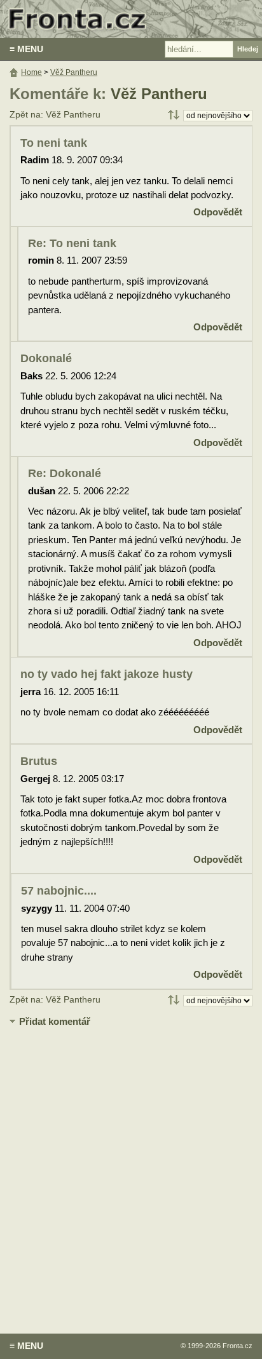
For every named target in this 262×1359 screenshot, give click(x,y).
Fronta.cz (237, 1345)
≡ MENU (26, 49)
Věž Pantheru (159, 93)
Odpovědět (217, 211)
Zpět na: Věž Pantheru (55, 114)
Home (31, 72)
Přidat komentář (54, 1021)
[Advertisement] (131, 1171)
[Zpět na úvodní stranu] (131, 19)
